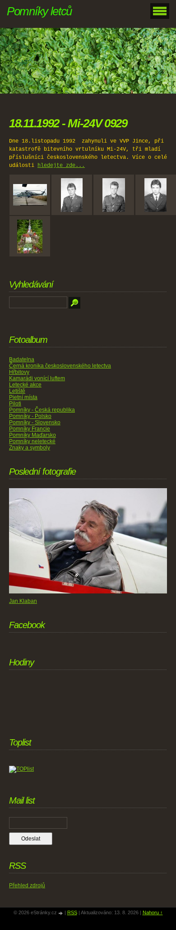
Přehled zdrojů (27, 885)
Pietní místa (23, 397)
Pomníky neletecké (32, 441)
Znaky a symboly (29, 448)
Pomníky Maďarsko (32, 435)
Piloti (15, 403)
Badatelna (21, 359)
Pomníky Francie (29, 429)
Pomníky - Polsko (30, 416)
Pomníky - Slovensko (34, 422)
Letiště (17, 391)
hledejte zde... (61, 165)
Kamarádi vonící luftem (37, 378)
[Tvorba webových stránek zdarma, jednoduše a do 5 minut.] (61, 913)
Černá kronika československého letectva (60, 366)
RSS (72, 912)
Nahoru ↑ (153, 912)
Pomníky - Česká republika (42, 410)
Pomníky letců (39, 11)
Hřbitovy (19, 372)
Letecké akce (25, 385)
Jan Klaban (23, 601)
